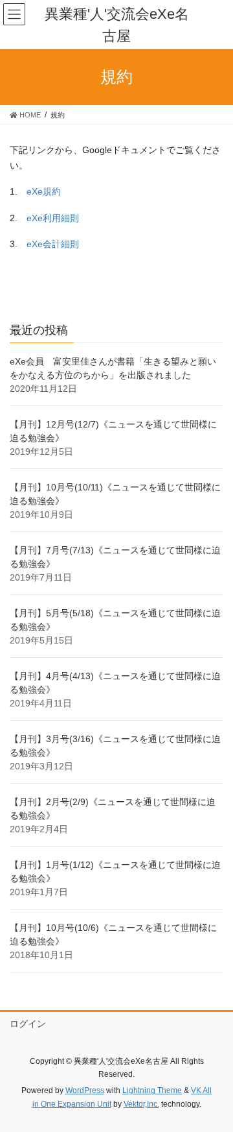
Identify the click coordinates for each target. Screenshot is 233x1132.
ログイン (28, 1023)
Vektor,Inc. (141, 1104)
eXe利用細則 (53, 218)
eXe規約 (44, 191)
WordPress (84, 1090)
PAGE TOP (215, 1086)
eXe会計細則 (53, 244)
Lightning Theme (152, 1090)
